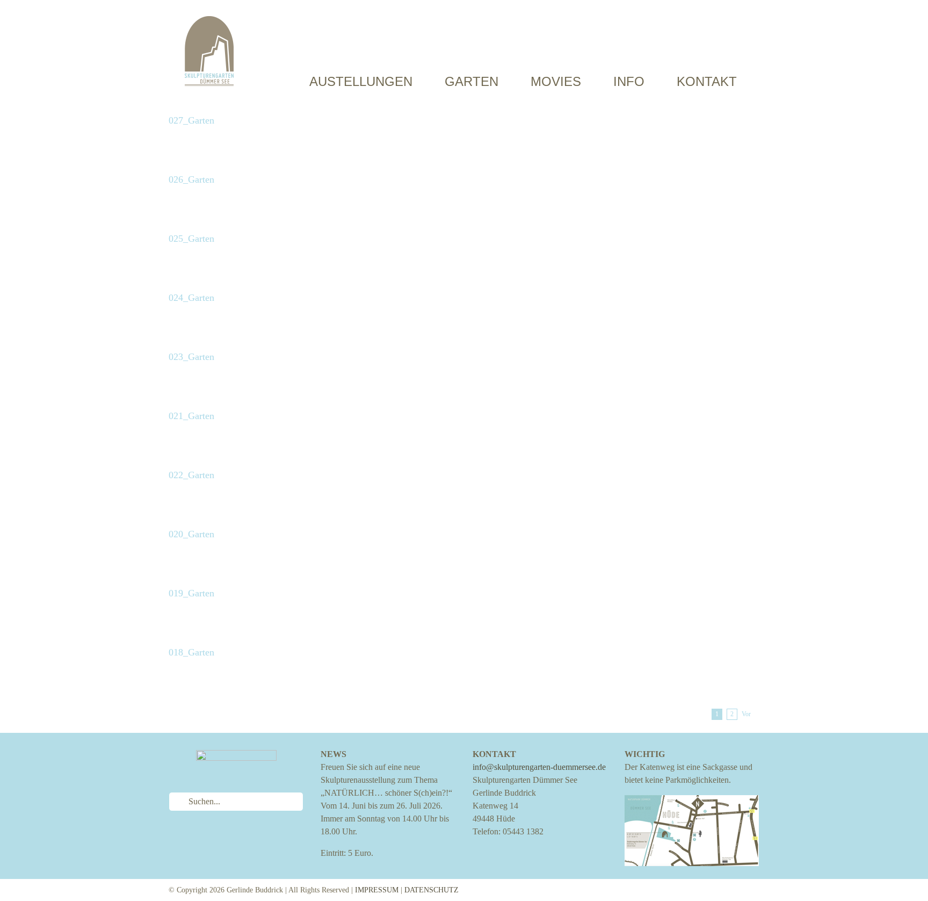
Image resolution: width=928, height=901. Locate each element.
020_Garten (191, 534)
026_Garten (191, 179)
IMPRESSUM (376, 890)
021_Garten (191, 415)
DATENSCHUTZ (431, 890)
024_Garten (191, 297)
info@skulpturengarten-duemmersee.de (539, 767)
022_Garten (191, 475)
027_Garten (191, 120)
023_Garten (191, 356)
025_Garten (191, 238)
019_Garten (191, 593)
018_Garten (191, 652)
